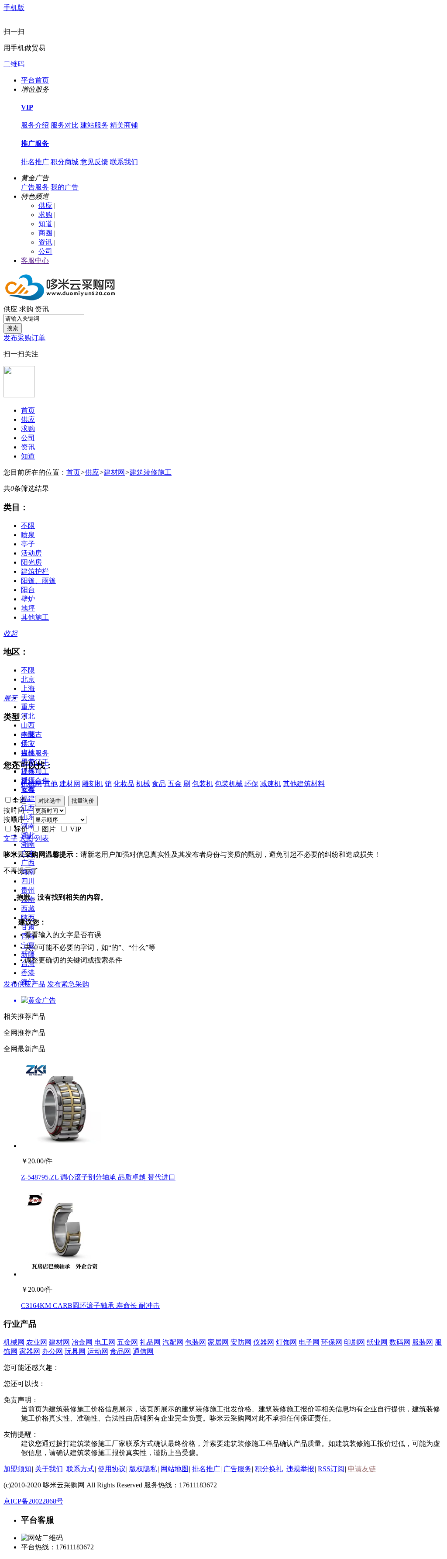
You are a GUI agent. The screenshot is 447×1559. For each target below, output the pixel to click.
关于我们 (49, 1469)
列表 (42, 838)
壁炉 (28, 599)
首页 (28, 410)
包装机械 (229, 783)
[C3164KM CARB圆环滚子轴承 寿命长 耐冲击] (64, 1274)
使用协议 (112, 1469)
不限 (28, 525)
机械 (143, 783)
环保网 (331, 1342)
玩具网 (75, 1351)
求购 (45, 214)
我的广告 (65, 187)
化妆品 (123, 783)
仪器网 (263, 1342)
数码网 (399, 1342)
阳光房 (31, 562)
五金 (175, 783)
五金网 (127, 1342)
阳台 (28, 589)
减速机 (270, 783)
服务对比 (65, 125)
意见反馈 (94, 162)
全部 (28, 734)
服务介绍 (35, 125)
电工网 (104, 1342)
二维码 (13, 64)
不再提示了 (20, 870)
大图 (26, 838)
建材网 (114, 472)
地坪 (28, 608)
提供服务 (35, 753)
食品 (159, 783)
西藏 (28, 908)
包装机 (202, 783)
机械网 (31, 783)
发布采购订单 (24, 337)
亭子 (28, 544)
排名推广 (35, 162)
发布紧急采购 (68, 984)
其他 (51, 783)
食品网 (120, 1351)
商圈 (45, 233)
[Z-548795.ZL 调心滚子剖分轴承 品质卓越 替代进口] (64, 1145)
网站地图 (175, 1469)
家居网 (218, 1342)
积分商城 (65, 162)
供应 (45, 205)
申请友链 (362, 1469)
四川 (28, 881)
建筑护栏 (35, 571)
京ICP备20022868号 (33, 1501)
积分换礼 (269, 1469)
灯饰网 (286, 1342)
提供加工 (35, 771)
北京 (28, 679)
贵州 (28, 890)
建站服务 (94, 125)
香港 (28, 972)
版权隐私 (143, 1469)
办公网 (52, 1351)
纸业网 (377, 1342)
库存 (28, 789)
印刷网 (354, 1342)
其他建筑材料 (304, 783)
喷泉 (28, 534)
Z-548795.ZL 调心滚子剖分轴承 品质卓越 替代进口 (98, 1177)
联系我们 (124, 162)
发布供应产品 (24, 984)
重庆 (28, 707)
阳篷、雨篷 (38, 580)
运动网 (97, 1351)
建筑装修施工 (151, 472)
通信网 (143, 1351)
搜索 (12, 328)
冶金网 (82, 1342)
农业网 (36, 1342)
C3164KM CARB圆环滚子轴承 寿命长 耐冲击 (90, 1305)
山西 (28, 725)
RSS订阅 (331, 1469)
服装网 (422, 1342)
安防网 (240, 1342)
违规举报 (300, 1469)
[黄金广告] (223, 1000)
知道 (45, 224)
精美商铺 (124, 125)
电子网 (309, 1342)
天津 (28, 697)
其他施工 (35, 617)
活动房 (31, 553)
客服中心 (35, 260)
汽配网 (172, 1342)
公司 (45, 251)
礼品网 (150, 1342)
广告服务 (35, 187)
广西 (28, 862)
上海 (28, 688)
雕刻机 (92, 783)
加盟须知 (17, 1469)
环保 (251, 783)
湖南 (28, 844)
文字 (10, 838)
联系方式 (80, 1469)
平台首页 (35, 80)
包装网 (195, 1342)
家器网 (29, 1351)
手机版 (13, 7)
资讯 (45, 242)
